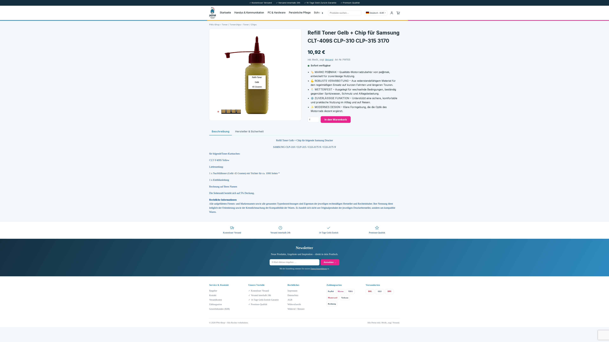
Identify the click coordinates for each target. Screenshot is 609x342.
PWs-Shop (214, 24)
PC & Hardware (276, 12)
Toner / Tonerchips (231, 24)
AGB (290, 299)
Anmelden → (330, 262)
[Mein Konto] (391, 13)
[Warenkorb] (398, 13)
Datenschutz (293, 295)
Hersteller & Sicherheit (249, 131)
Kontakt (212, 295)
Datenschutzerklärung (319, 269)
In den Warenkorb (335, 119)
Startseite (225, 12)
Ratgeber (213, 290)
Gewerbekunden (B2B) (219, 309)
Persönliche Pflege (300, 12)
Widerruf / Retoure (296, 309)
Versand (329, 59)
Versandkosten (215, 299)
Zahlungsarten (215, 304)
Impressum (292, 290)
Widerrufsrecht (294, 304)
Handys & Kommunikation (249, 12)
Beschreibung (220, 131)
